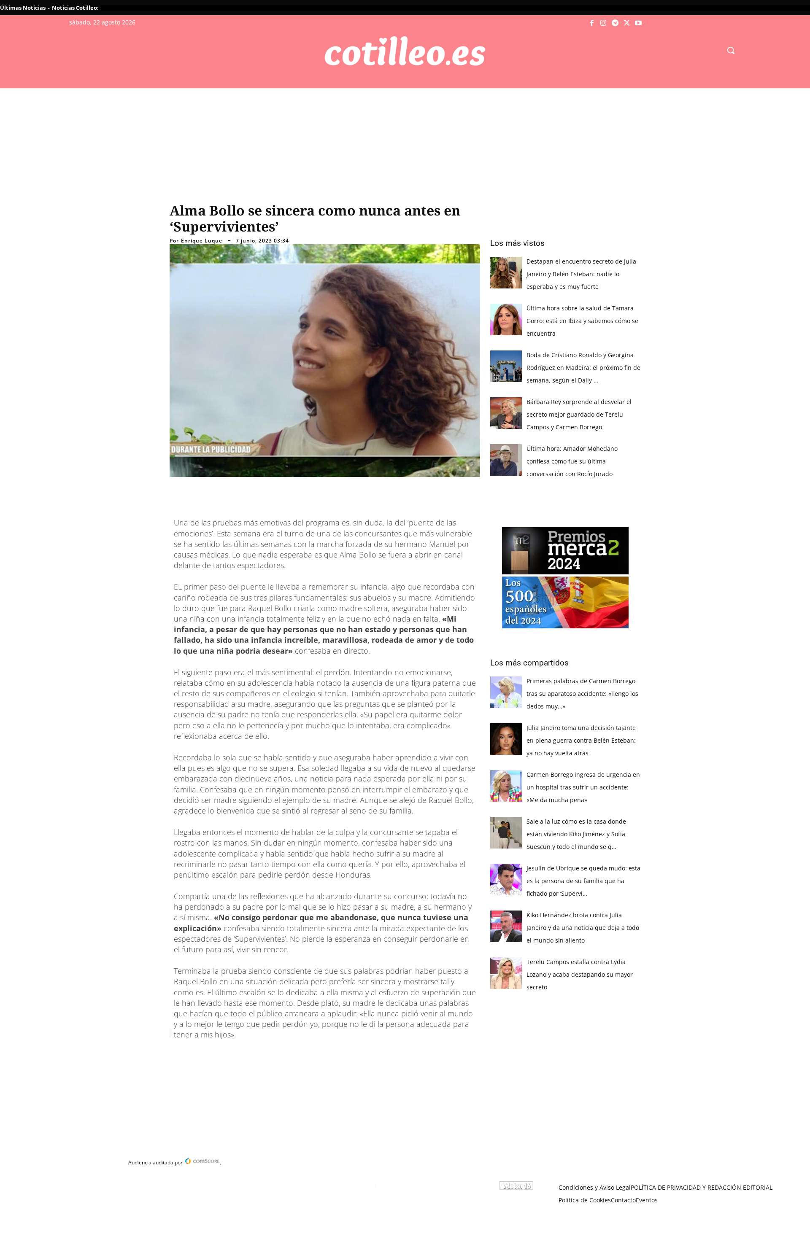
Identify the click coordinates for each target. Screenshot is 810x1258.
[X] (627, 23)
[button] (731, 50)
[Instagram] (604, 23)
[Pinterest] (278, 1054)
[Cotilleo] (405, 51)
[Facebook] (592, 23)
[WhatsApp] (297, 1054)
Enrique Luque (201, 240)
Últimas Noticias (23, 7)
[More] (337, 1054)
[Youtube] (638, 23)
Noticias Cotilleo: (75, 7)
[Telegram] (615, 23)
